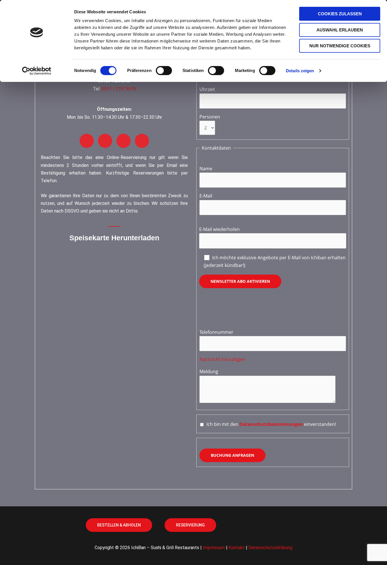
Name (205, 168)
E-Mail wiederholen (219, 229)
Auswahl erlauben (339, 29)
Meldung (208, 371)
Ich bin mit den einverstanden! (271, 424)
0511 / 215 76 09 (118, 89)
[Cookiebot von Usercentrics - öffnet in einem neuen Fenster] (36, 71)
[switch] (164, 70)
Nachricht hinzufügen (222, 359)
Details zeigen (300, 70)
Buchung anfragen (232, 455)
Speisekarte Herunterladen (114, 238)
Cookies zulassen (340, 13)
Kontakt (237, 547)
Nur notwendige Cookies (339, 45)
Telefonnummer (216, 332)
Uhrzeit (207, 89)
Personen (209, 117)
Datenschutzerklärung (270, 547)
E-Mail (205, 196)
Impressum (214, 547)
